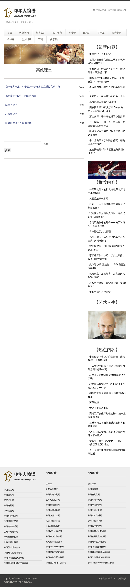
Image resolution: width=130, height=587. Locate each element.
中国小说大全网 (53, 515)
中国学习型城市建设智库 (99, 557)
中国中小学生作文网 (55, 546)
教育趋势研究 (52, 489)
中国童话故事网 (53, 504)
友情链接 (122, 578)
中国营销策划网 (53, 494)
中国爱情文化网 (95, 504)
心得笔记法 (11, 114)
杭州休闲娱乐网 (11, 531)
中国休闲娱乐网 (53, 510)
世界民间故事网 (11, 542)
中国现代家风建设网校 (14, 557)
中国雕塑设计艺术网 (97, 531)
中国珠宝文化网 (95, 525)
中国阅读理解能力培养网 (99, 552)
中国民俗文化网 (95, 510)
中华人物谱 (18, 581)
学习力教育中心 (95, 520)
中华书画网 (9, 510)
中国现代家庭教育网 (97, 546)
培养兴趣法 (11, 104)
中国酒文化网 (94, 494)
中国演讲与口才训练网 (56, 562)
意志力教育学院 (53, 520)
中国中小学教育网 (54, 536)
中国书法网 (9, 489)
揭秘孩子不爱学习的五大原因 (20, 95)
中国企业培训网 (11, 515)
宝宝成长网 (9, 500)
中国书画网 (93, 489)
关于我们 (103, 578)
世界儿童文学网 (53, 499)
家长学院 (92, 483)
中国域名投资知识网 (55, 552)
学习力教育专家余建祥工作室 (101, 562)
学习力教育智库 (11, 536)
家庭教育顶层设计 (54, 541)
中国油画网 (9, 494)
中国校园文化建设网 (97, 536)
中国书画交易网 (11, 521)
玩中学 (49, 483)
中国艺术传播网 (95, 515)
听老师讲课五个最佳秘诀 (18, 123)
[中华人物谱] (21, 12)
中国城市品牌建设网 (97, 541)
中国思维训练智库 (12, 547)
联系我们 (112, 578)
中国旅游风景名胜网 (55, 557)
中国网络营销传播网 (13, 552)
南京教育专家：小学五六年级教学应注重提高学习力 (32, 86)
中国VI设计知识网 (54, 531)
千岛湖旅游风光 (53, 525)
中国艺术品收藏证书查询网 (16, 563)
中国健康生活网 (11, 526)
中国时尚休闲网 (95, 499)
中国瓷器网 (9, 505)
